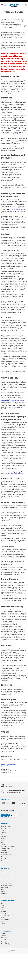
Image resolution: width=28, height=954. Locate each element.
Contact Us (4, 850)
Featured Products (6, 883)
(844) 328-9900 (10, 786)
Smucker (3, 911)
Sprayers (3, 871)
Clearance (4, 893)
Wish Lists (3, 940)
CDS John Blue (5, 915)
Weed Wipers (4, 887)
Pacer (2, 840)
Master (3, 838)
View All (3, 844)
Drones (3, 891)
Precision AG (4, 881)
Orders (3, 933)
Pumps (3, 877)
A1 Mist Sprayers (5, 826)
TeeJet (3, 842)
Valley (2, 907)
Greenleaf (4, 832)
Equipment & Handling (7, 885)
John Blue (3, 836)
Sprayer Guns (4, 879)
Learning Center (5, 848)
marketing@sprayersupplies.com (10, 400)
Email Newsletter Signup (7, 810)
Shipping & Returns (6, 855)
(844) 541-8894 (5, 766)
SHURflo (3, 921)
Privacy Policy (16, 134)
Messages (4, 936)
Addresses (4, 938)
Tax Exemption (5, 852)
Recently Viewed (5, 942)
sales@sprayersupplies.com (8, 764)
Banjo (2, 830)
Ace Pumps (4, 828)
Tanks (2, 889)
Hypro (2, 834)
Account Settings (6, 944)
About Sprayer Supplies (7, 846)
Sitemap (3, 861)
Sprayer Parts (4, 875)
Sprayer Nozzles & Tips (7, 873)
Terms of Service (5, 857)
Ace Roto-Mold (5, 919)
